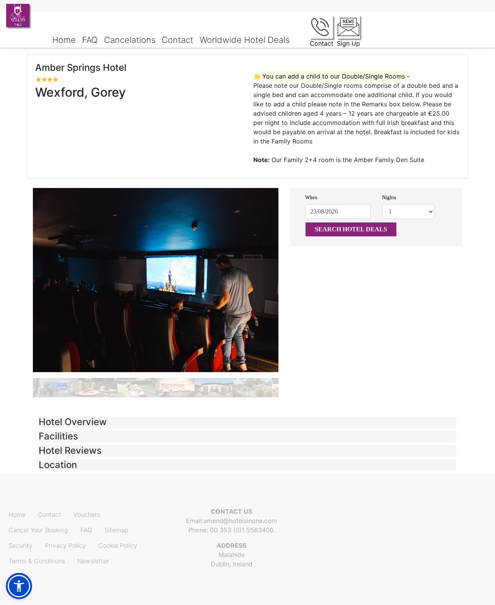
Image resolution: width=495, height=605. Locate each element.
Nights (389, 197)
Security (20, 545)
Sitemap (116, 530)
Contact (49, 514)
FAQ (86, 530)
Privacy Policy (65, 545)
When (311, 197)
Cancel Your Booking (38, 530)
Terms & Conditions (37, 561)
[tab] (247, 422)
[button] (247, 422)
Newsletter (93, 561)
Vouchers (86, 514)
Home (17, 514)
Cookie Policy (117, 545)
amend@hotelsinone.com (240, 521)
